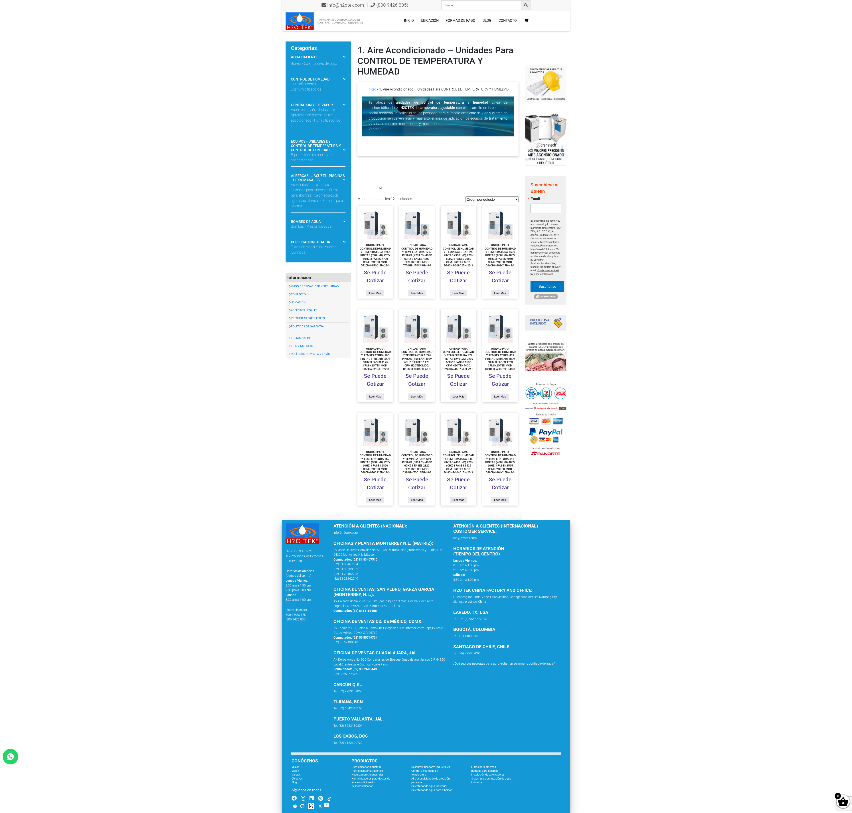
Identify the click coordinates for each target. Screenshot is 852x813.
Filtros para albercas (483, 767)
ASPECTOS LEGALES (304, 310)
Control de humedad (310, 79)
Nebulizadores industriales (367, 774)
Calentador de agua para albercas (431, 790)
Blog (487, 20)
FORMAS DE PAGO (302, 338)
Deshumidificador (362, 786)
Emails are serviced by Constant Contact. (545, 272)
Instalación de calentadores (487, 774)
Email (535, 199)
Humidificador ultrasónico (367, 770)
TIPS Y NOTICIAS (302, 346)
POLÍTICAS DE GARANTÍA (307, 326)
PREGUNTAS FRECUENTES (308, 318)
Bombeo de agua (306, 222)
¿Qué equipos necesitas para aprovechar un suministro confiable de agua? (504, 663)
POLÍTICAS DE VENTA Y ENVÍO (310, 354)
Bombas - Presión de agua (311, 226)
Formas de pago (460, 20)
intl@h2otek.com (465, 538)
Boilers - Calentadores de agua (314, 63)
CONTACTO (298, 294)
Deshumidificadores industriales (430, 767)
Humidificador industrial (366, 767)
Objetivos (297, 778)
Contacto (508, 20)
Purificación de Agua (310, 242)
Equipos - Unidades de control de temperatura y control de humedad (316, 145)
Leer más (375, 293)
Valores (296, 774)
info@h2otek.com (345, 5)
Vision (295, 770)
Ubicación (430, 20)
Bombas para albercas (484, 770)
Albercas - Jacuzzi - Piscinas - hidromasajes (318, 178)
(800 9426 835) (391, 5)
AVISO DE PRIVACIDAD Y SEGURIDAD (315, 286)
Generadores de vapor (312, 105)
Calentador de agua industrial (429, 786)
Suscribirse (547, 286)
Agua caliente (304, 57)
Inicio (409, 20)
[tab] (318, 57)
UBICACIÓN (298, 302)
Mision (296, 767)
